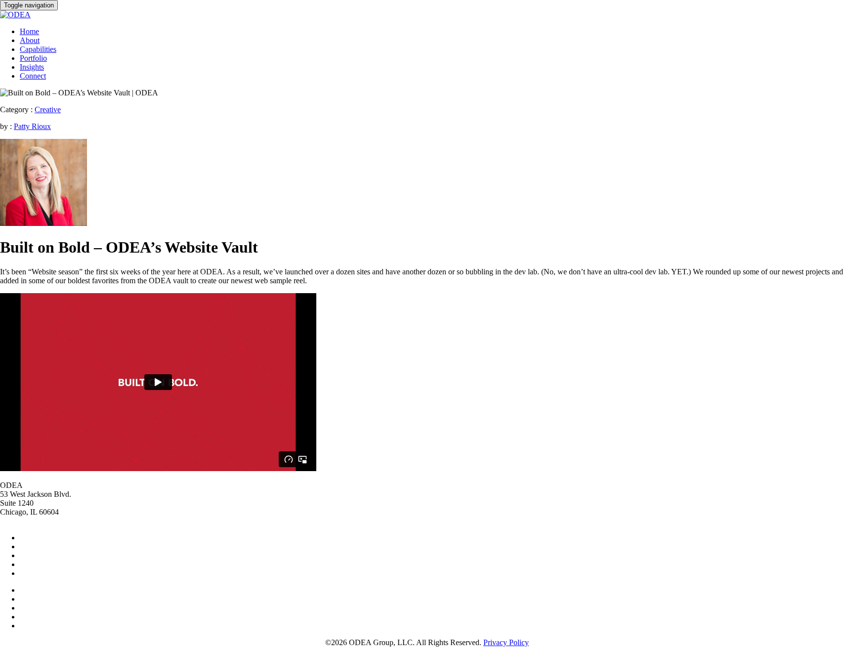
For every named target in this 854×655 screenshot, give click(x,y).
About (30, 40)
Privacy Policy (506, 642)
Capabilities (38, 49)
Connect (33, 76)
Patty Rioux (32, 126)
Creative (48, 109)
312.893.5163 (21, 521)
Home (29, 31)
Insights (32, 67)
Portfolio (33, 58)
